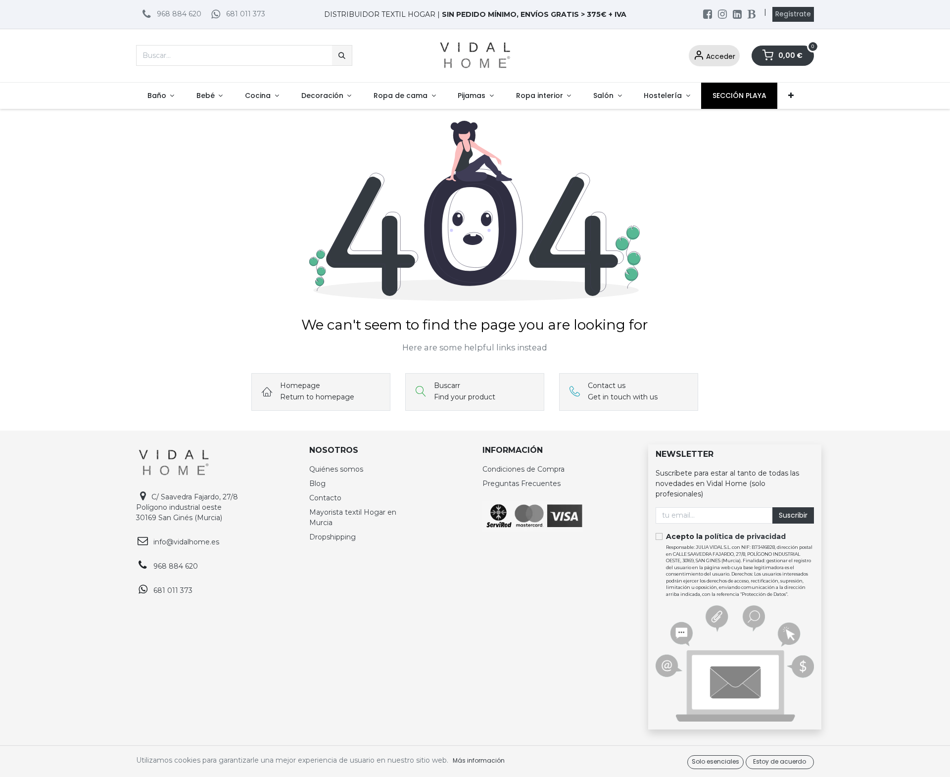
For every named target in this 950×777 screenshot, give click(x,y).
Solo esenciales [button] (715, 761)
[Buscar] (342, 55)
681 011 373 (245, 13)
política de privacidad (745, 536)
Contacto (325, 497)
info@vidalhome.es (186, 541)
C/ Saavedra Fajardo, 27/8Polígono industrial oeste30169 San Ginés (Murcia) (187, 507)
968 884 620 (179, 13)
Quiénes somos (336, 469)
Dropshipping (332, 537)
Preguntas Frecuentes (521, 483)
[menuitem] (160, 96)
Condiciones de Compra (523, 469)
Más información (479, 760)
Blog (317, 483)
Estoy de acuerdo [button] (779, 761)
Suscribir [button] (793, 515)
